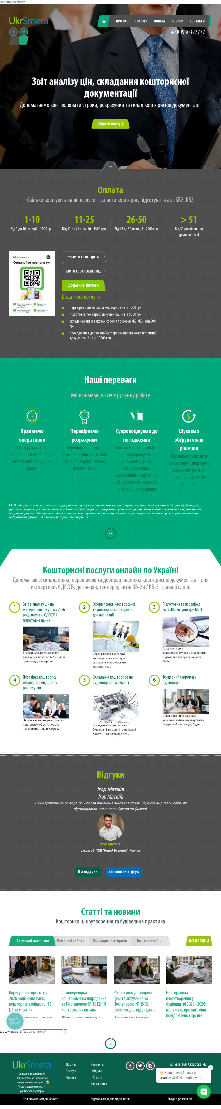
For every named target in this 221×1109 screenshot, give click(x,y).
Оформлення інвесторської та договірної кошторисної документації (114, 610)
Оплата (159, 22)
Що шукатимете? (11, 1031)
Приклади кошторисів (110, 941)
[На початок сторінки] (110, 1043)
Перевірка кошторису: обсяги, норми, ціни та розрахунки (40, 683)
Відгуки (97, 1071)
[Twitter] (23, 31)
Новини (177, 22)
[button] (14, 1020)
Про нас (122, 22)
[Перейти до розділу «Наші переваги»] (110, 166)
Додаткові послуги (83, 286)
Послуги (141, 22)
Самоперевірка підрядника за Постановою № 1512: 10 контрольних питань (84, 1001)
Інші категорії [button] (148, 941)
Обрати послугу (110, 123)
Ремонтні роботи (70, 941)
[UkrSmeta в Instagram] (150, 1066)
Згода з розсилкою (180, 1099)
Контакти (197, 22)
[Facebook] (13, 31)
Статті (97, 1078)
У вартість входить (83, 257)
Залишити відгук (124, 871)
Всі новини (199, 941)
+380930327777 (187, 32)
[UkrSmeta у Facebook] (130, 1066)
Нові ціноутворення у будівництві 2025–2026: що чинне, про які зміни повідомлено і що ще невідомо (186, 1007)
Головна (106, 22)
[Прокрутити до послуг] (110, 533)
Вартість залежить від (83, 272)
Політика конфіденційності (40, 1099)
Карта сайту (99, 1084)
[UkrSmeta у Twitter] (140, 1066)
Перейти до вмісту (12, 2)
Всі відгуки (88, 871)
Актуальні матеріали (33, 941)
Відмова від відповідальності (110, 1099)
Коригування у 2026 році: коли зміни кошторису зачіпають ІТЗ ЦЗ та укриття (30, 1001)
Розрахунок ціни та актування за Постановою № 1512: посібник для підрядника (135, 1001)
